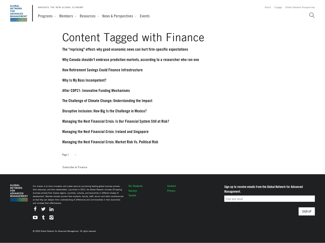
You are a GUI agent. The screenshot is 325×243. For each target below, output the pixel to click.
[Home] (18, 13)
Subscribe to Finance (74, 167)
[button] (311, 15)
